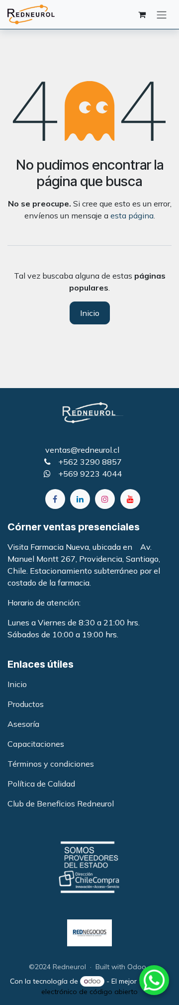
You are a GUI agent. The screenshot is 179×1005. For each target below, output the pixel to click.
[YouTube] (130, 499)
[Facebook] (55, 499)
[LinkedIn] (80, 499)
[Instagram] (105, 499)
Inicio (89, 313)
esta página (132, 215)
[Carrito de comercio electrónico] (142, 14)
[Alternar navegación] (162, 14)
